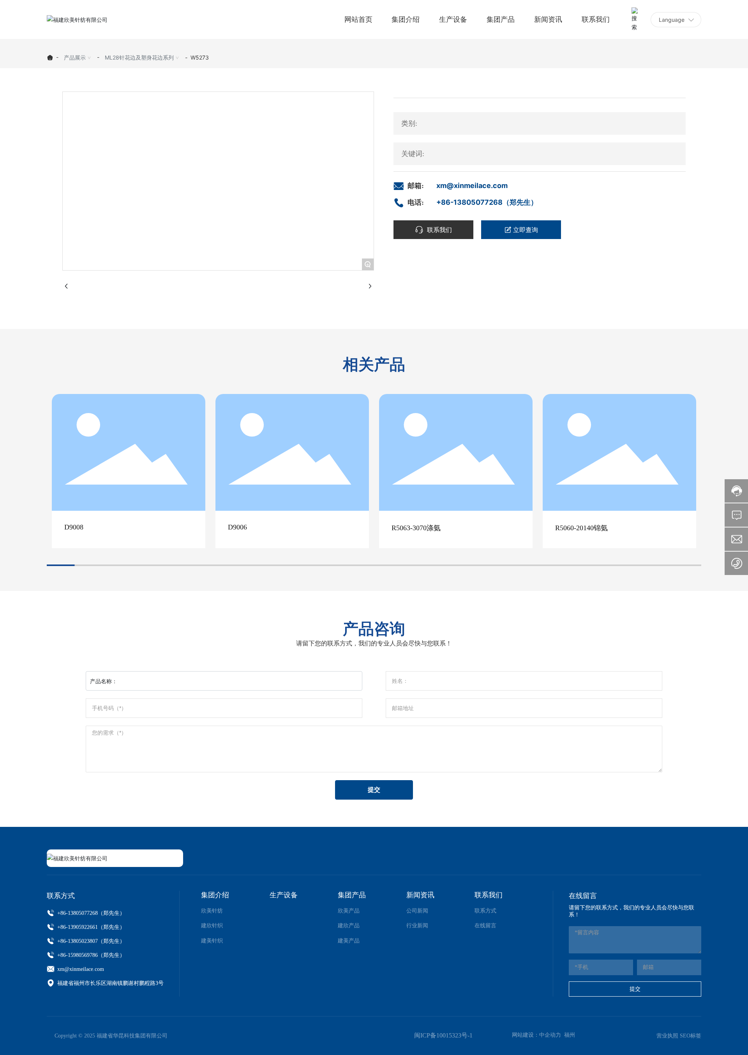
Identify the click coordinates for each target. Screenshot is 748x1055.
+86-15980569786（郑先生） (90, 955)
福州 (569, 1035)
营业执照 (667, 1036)
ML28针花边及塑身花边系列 (139, 57)
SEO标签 (690, 1036)
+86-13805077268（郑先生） (487, 202)
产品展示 (75, 57)
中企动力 (550, 1035)
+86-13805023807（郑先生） (90, 941)
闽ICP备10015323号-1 (443, 1035)
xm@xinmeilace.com (472, 185)
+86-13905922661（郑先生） (90, 927)
